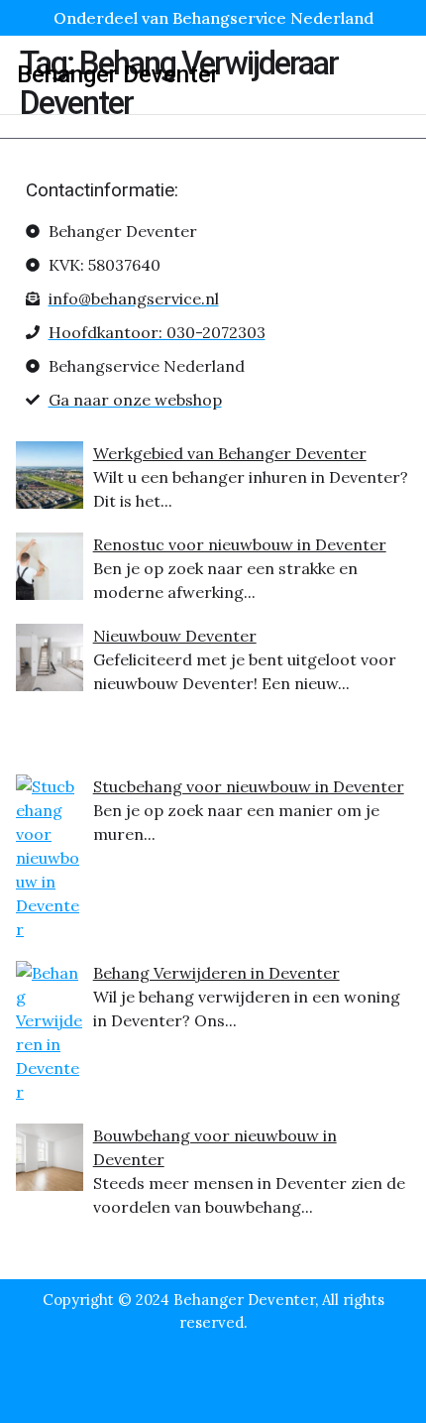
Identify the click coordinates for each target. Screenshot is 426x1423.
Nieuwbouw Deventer (175, 636)
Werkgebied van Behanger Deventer (230, 453)
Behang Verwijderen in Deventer (216, 973)
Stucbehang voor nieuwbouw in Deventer (248, 786)
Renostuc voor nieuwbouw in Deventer (239, 544)
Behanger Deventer (118, 74)
